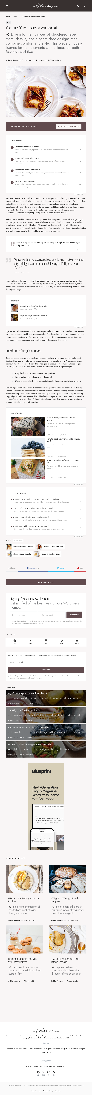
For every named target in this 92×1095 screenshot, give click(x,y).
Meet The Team (36, 1091)
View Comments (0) (46, 582)
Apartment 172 (46, 1052)
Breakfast (52, 1066)
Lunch (64, 1066)
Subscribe (74, 615)
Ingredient (29, 1066)
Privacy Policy (48, 1091)
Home (8, 16)
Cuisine (35, 1066)
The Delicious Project (59, 1048)
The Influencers (73, 1048)
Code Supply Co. (78, 1085)
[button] (6, 6)
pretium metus (61, 331)
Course (45, 1066)
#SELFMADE (18, 1048)
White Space (47, 1048)
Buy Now (58, 1091)
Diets (15, 16)
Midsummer (38, 1048)
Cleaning (59, 1066)
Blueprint (10, 1048)
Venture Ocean (28, 1048)
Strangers (82, 1048)
